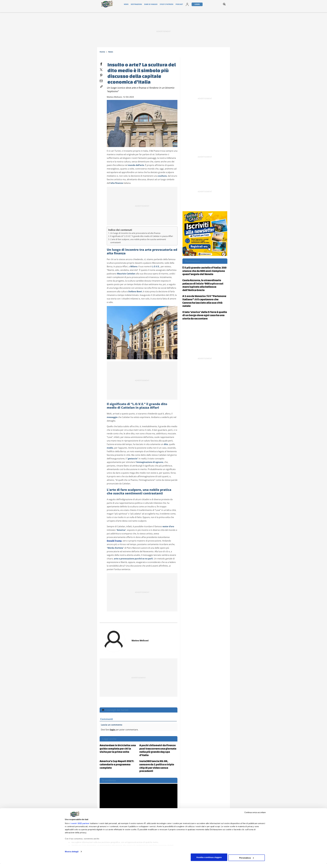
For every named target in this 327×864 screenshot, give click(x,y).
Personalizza (245, 858)
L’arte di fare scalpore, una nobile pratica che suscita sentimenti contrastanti (138, 241)
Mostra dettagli (72, 851)
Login (197, 4)
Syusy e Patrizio (166, 4)
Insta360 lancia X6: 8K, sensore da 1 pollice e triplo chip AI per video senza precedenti (156, 765)
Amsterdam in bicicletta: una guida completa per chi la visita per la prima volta (118, 748)
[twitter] (101, 69)
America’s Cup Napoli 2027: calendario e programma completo (117, 764)
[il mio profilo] (187, 4)
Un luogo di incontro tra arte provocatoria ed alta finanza (135, 233)
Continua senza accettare (255, 812)
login (112, 729)
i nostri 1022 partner (79, 823)
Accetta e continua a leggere (209, 857)
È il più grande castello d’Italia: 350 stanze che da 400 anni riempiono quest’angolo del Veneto (204, 271)
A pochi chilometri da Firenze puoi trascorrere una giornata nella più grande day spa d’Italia (157, 750)
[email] (101, 80)
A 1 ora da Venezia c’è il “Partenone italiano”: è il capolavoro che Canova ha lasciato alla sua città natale (204, 300)
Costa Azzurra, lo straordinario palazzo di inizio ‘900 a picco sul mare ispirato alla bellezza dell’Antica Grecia (202, 285)
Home (102, 52)
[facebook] (101, 63)
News (126, 4)
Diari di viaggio (150, 4)
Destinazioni (136, 4)
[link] (101, 86)
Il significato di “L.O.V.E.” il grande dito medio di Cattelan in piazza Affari (141, 236)
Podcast (179, 4)
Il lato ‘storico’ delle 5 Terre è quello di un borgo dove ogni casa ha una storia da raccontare (204, 315)
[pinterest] (101, 74)
